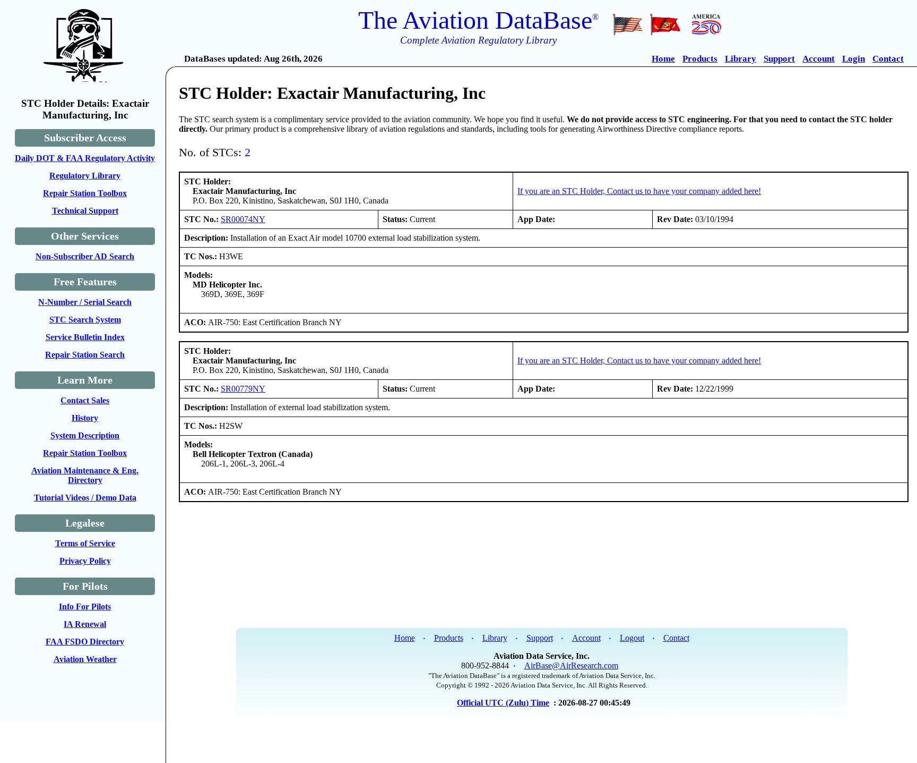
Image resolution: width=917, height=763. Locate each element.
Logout (632, 637)
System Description (84, 435)
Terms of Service (85, 543)
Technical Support (85, 210)
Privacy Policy (85, 560)
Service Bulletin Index (85, 337)
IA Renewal (85, 624)
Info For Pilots (85, 606)
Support (779, 59)
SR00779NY (243, 388)
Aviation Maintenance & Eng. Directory (85, 475)
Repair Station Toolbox (85, 193)
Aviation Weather (85, 659)
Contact (888, 59)
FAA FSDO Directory (85, 641)
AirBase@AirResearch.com (571, 665)
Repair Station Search (85, 354)
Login (853, 59)
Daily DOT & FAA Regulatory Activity (85, 158)
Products (699, 59)
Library (740, 59)
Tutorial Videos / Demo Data (85, 497)
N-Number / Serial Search (85, 302)
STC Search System (85, 319)
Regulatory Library (84, 175)
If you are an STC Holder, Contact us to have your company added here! (639, 191)
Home (663, 59)
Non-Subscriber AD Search (85, 256)
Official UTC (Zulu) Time (503, 702)
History (85, 417)
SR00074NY (243, 219)
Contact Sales (84, 400)
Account (818, 59)
